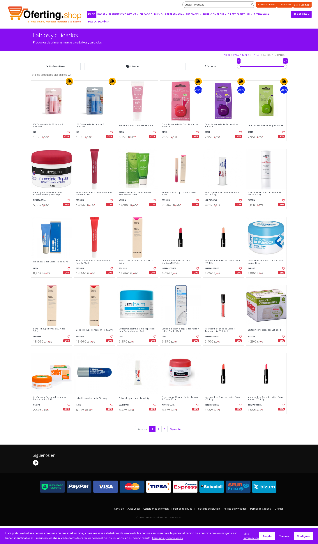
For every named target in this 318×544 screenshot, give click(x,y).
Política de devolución (208, 508)
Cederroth (124, 405)
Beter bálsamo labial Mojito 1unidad (266, 125)
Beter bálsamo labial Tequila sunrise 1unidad (180, 125)
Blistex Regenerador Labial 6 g (134, 398)
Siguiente (175, 429)
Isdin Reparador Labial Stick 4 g (91, 398)
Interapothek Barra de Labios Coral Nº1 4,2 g (222, 261)
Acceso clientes (267, 4)
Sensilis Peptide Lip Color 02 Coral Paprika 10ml (93, 261)
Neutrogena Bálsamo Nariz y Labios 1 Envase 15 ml (180, 398)
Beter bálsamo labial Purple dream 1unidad (222, 125)
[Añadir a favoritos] (68, 132)
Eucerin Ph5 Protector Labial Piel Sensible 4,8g (264, 193)
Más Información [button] (251, 536)
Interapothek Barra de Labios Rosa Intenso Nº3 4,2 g (265, 398)
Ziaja (121, 132)
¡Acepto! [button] (267, 536)
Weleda (122, 200)
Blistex (251, 336)
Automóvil (193, 14)
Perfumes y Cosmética (122, 14)
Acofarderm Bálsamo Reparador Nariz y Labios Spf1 (49, 398)
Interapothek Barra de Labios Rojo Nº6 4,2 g (222, 398)
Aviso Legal (134, 508)
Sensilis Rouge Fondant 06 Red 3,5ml (94, 330)
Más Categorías (98, 21)
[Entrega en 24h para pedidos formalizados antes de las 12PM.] (69, 81)
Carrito (302, 14)
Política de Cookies (260, 508)
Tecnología (261, 14)
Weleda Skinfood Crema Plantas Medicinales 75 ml (135, 193)
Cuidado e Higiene (151, 14)
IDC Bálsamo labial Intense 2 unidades (90, 125)
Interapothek (169, 268)
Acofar (36, 405)
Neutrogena (39, 200)
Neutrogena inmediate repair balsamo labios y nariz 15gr (48, 193)
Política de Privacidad (235, 508)
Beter (164, 132)
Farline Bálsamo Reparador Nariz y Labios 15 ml (265, 261)
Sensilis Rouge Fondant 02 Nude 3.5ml (49, 330)
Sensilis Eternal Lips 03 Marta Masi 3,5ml (179, 193)
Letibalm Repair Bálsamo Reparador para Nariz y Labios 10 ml (137, 330)
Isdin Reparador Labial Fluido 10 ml (50, 262)
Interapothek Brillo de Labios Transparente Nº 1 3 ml (219, 330)
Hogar (101, 14)
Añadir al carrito (53, 144)
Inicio (92, 14)
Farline (251, 268)
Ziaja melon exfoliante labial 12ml (136, 125)
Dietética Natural (239, 14)
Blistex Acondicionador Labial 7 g (264, 330)
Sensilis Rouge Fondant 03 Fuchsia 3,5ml (136, 261)
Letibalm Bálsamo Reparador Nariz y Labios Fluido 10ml (180, 330)
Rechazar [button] (284, 536)
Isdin (35, 268)
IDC (34, 132)
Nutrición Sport (213, 14)
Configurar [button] (303, 536)
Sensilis (80, 200)
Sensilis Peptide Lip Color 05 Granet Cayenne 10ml (94, 193)
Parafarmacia (174, 14)
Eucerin (251, 200)
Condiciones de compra (156, 508)
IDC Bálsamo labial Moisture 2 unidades (48, 125)
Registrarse (286, 4)
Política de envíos (182, 508)
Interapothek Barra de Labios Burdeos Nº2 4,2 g (177, 261)
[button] (133, 66)
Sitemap (279, 508)
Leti (121, 336)
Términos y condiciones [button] (167, 538)
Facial (256, 54)
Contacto (119, 508)
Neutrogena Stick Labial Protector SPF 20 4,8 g (222, 193)
